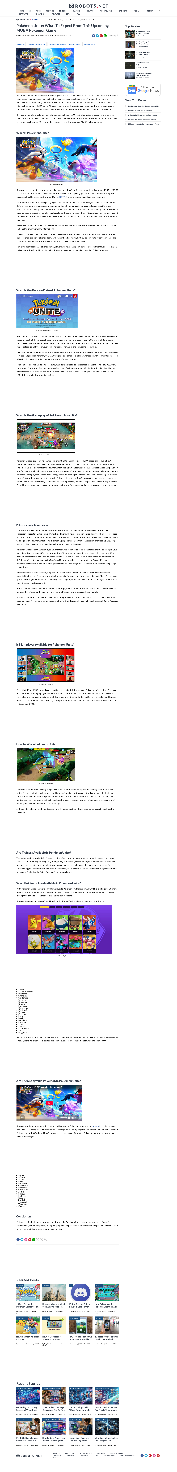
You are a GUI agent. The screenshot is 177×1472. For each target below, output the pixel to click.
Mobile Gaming (74, 44)
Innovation (40, 14)
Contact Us (84, 1455)
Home (21, 11)
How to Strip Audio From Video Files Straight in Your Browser (53, 1440)
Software (23, 14)
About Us (56, 1453)
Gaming (76, 11)
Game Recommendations (36, 44)
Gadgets (123, 11)
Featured (56, 14)
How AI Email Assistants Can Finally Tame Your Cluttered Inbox (106, 1410)
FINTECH (62, 11)
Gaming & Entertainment (57, 44)
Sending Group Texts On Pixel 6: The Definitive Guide (144, 43)
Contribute (57, 1455)
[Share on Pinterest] (101, 35)
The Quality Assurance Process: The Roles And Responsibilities (141, 110)
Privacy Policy (109, 1455)
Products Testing (116, 1453)
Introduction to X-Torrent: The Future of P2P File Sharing (143, 53)
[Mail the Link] (113, 35)
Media (136, 11)
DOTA (62, 197)
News (68, 14)
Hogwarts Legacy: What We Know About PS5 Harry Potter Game (53, 1307)
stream (95, 1126)
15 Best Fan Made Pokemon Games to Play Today (27, 1307)
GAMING (20, 44)
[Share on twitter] (97, 35)
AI (30, 11)
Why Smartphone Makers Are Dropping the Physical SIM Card (106, 1440)
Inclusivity (101, 1453)
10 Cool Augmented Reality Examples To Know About (143, 32)
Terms (96, 1455)
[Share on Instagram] (25, 1239)
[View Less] (116, 35)
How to (90, 11)
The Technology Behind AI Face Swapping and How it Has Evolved (79, 1410)
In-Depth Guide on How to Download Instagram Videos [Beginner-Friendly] (142, 115)
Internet (149, 11)
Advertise (70, 1455)
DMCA (55, 1458)
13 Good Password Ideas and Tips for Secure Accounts (142, 119)
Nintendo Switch (89, 44)
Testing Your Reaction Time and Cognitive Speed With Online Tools (80, 1440)
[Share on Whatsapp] (105, 35)
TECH (38, 11)
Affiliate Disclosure (127, 1455)
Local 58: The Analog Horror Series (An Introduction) (144, 74)
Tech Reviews (106, 11)
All (78, 14)
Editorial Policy (86, 1453)
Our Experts (70, 1453)
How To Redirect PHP (142, 64)
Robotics (50, 11)
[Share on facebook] (93, 35)
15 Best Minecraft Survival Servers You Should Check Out (143, 124)
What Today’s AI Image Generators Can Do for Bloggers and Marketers (53, 1410)
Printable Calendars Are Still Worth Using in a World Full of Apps (27, 1440)
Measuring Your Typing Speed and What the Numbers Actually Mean (27, 1410)
